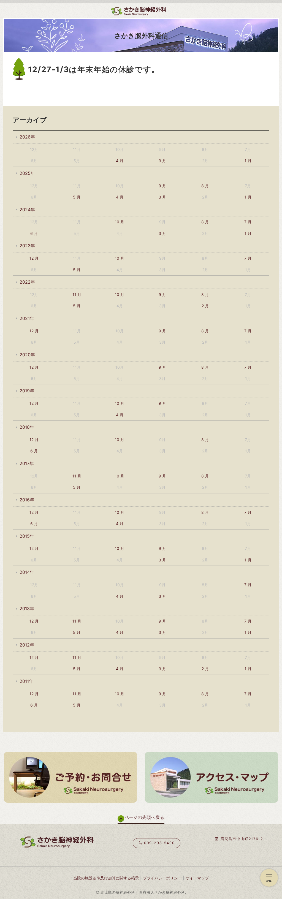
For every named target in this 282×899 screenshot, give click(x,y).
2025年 (27, 173)
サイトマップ (197, 878)
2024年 (27, 209)
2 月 (205, 305)
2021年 (27, 318)
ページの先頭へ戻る (144, 817)
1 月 (248, 160)
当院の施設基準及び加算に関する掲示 (106, 878)
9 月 (162, 185)
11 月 (76, 294)
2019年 (27, 390)
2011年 (26, 681)
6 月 (34, 233)
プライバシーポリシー (162, 878)
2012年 (27, 645)
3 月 (162, 160)
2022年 (27, 282)
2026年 (27, 137)
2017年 (27, 463)
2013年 (27, 608)
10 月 (119, 221)
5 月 (76, 197)
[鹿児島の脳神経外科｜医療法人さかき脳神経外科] (102, 10)
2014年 (27, 572)
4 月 (119, 160)
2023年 (27, 245)
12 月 (34, 258)
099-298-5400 (158, 843)
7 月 (247, 221)
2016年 (27, 500)
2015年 (27, 536)
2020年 (27, 354)
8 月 (205, 185)
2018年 (27, 427)
